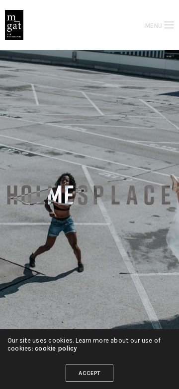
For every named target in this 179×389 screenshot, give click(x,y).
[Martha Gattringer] (14, 25)
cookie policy (56, 348)
